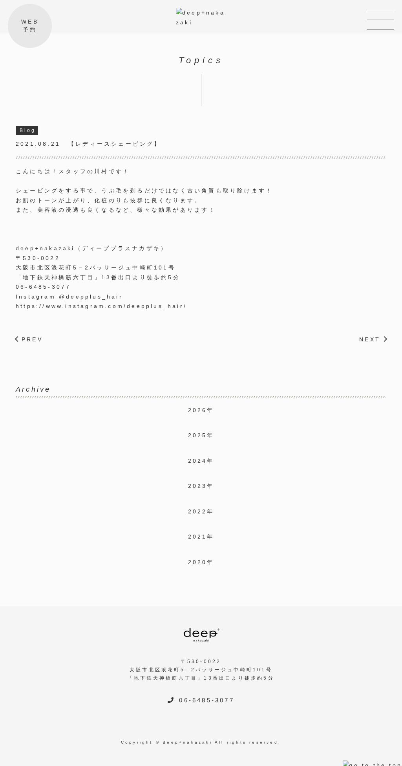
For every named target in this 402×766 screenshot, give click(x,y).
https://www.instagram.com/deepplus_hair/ (101, 306)
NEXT (369, 339)
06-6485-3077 (43, 287)
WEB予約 (29, 25)
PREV (32, 339)
